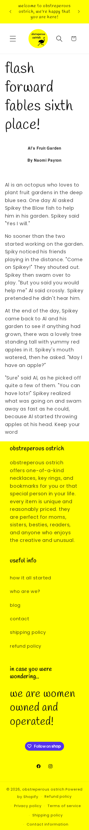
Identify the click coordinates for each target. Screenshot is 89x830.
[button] (13, 39)
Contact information (47, 824)
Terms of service (64, 805)
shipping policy (28, 632)
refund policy (25, 646)
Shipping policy (47, 815)
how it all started (30, 578)
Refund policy (58, 796)
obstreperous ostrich (43, 789)
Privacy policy (28, 805)
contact (19, 619)
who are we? (25, 591)
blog (15, 605)
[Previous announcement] (10, 11)
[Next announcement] (78, 11)
